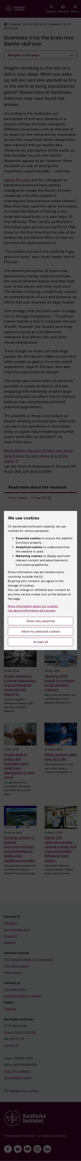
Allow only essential (40, 621)
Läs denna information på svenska (31, 610)
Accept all (40, 642)
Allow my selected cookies (40, 631)
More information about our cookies (33, 606)
